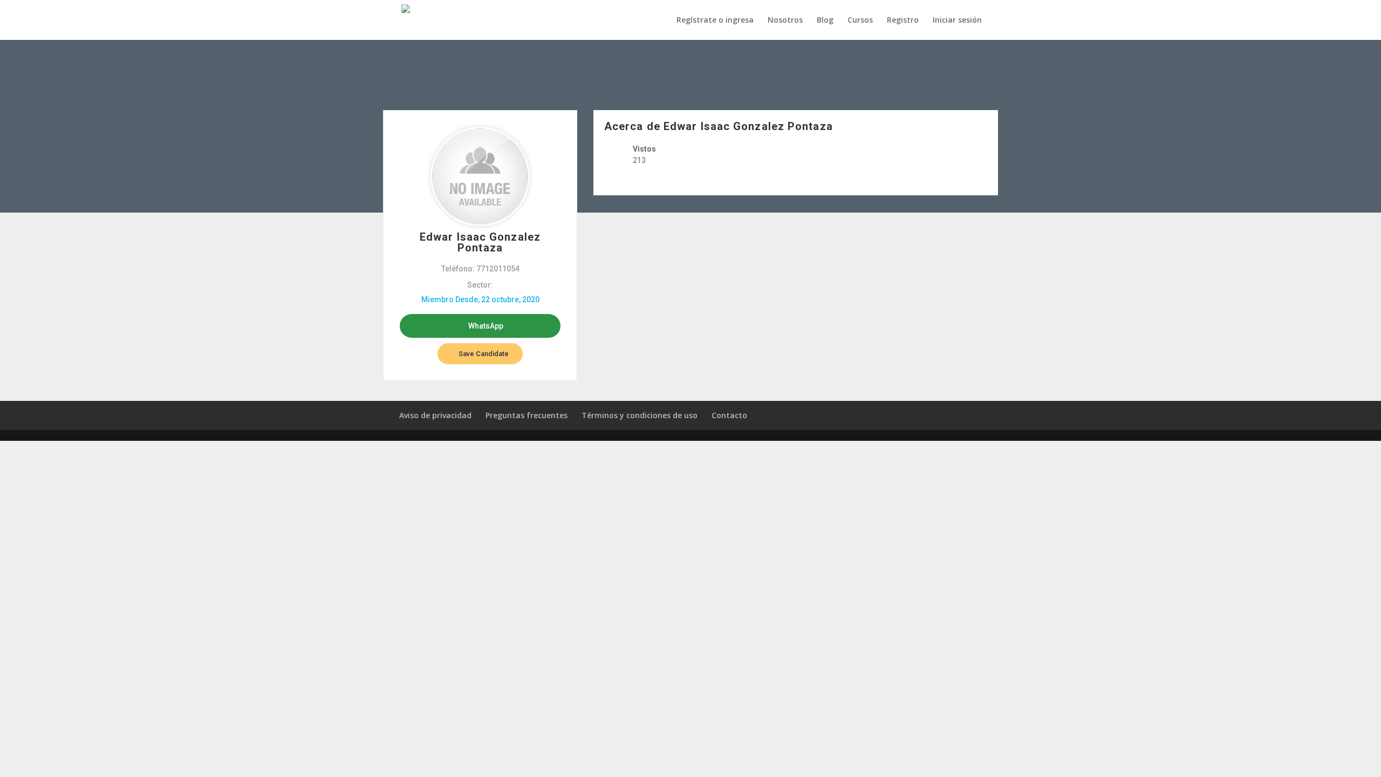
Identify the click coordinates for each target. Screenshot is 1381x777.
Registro (903, 20)
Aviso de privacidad (435, 415)
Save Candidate (483, 354)
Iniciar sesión (957, 20)
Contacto (729, 415)
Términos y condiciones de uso (640, 415)
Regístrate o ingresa (715, 20)
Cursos (860, 20)
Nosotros (785, 20)
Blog (825, 20)
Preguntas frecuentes (527, 415)
